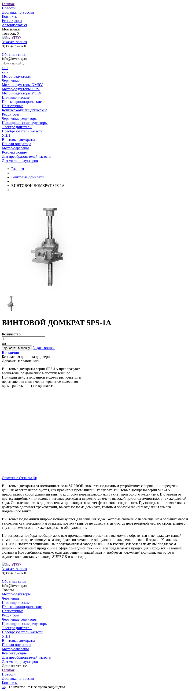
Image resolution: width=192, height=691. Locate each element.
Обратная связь (14, 54)
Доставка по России (18, 12)
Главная (8, 4)
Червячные (10, 81)
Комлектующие (14, 152)
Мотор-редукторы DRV (21, 89)
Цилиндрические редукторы (25, 123)
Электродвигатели (17, 127)
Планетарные (12, 106)
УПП (6, 135)
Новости (9, 8)
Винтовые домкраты (18, 140)
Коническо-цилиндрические (24, 110)
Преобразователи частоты (22, 131)
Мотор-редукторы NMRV (22, 85)
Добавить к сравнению (20, 361)
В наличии (10, 352)
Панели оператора (16, 144)
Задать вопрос (44, 348)
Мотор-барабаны (15, 148)
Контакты (10, 17)
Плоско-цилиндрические (22, 102)
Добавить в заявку (17, 348)
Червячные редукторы (19, 118)
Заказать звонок (14, 42)
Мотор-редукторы (16, 76)
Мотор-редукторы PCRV (21, 93)
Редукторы (10, 114)
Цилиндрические (16, 97)
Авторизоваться (14, 25)
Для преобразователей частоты (26, 156)
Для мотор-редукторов (20, 161)
